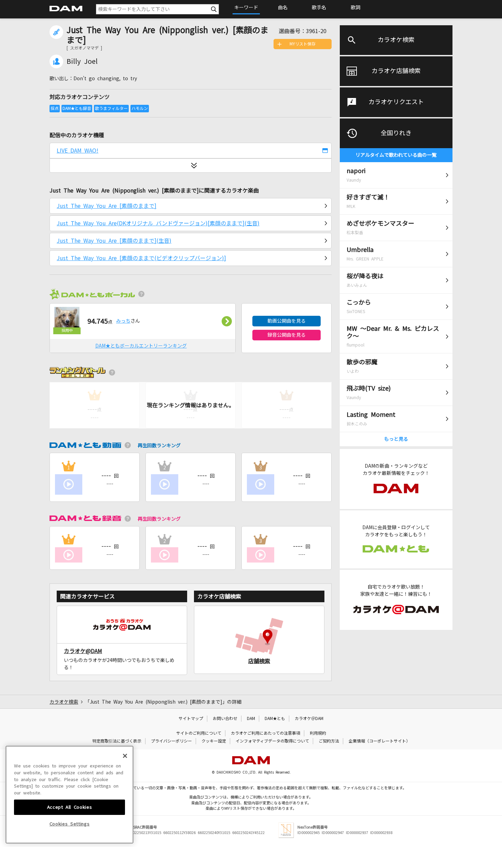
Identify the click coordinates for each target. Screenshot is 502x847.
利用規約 (318, 733)
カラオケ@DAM (83, 651)
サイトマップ (191, 719)
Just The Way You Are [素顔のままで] (106, 206)
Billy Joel (82, 61)
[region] (69, 795)
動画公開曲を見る (286, 321)
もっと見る (396, 439)
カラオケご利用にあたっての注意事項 (265, 733)
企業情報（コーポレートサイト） (379, 741)
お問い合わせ (225, 719)
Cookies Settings (70, 824)
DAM (251, 719)
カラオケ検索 (396, 40)
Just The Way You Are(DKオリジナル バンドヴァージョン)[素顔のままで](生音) (158, 223)
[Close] (125, 755)
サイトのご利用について (198, 733)
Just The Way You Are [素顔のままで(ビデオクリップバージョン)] (141, 258)
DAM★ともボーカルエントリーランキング (141, 345)
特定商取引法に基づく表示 (116, 741)
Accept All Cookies (69, 807)
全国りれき (396, 133)
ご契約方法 (329, 741)
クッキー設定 (213, 741)
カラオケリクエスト (396, 102)
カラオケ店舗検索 (396, 71)
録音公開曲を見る (286, 335)
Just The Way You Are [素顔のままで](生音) (114, 240)
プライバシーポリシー (171, 741)
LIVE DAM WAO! (77, 150)
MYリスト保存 (303, 44)
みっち (123, 321)
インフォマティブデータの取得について (272, 741)
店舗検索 (259, 661)
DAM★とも (275, 719)
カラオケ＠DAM (309, 719)
